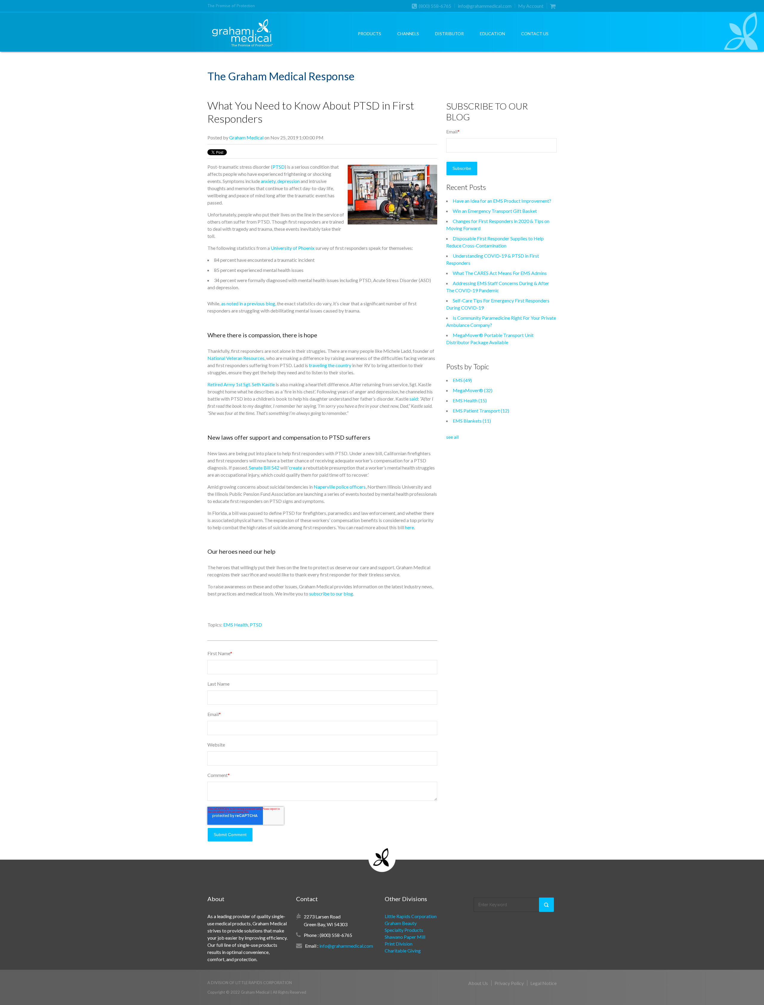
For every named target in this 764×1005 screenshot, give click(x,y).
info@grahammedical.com (485, 6)
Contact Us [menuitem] (535, 33)
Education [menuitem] (492, 33)
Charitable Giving (403, 950)
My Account (530, 6)
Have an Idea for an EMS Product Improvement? (502, 201)
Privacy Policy (509, 983)
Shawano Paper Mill (405, 937)
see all (452, 437)
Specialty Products (404, 930)
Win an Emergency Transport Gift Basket (495, 211)
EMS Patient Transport (481, 410)
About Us (478, 983)
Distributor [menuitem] (449, 33)
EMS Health (235, 624)
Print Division (398, 943)
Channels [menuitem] (408, 33)
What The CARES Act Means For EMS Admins (500, 273)
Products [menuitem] (369, 33)
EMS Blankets (472, 421)
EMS (462, 380)
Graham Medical (246, 137)
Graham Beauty (401, 923)
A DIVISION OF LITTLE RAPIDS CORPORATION (249, 982)
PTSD (256, 624)
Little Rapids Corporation (411, 916)
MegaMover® (472, 390)
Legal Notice (543, 983)
